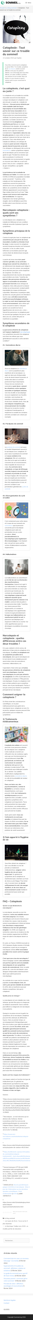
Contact (6, 1303)
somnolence (7, 150)
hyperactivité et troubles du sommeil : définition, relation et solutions (14, 1268)
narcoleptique (25, 332)
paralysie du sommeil (13, 447)
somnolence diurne (21, 776)
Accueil (2, 8)
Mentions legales (10, 1300)
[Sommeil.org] (10, 2)
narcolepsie (11, 69)
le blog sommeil (10, 1218)
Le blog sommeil (11, 8)
